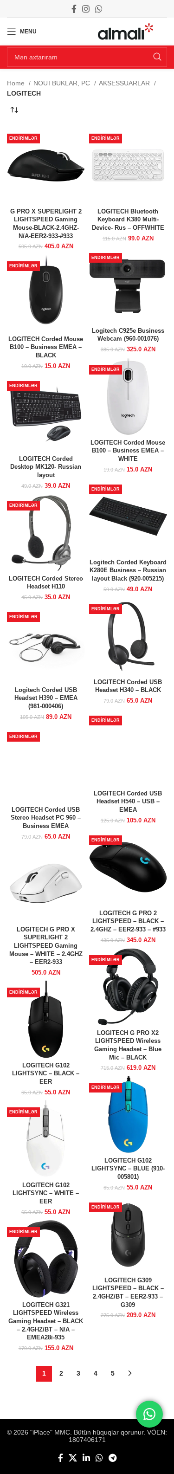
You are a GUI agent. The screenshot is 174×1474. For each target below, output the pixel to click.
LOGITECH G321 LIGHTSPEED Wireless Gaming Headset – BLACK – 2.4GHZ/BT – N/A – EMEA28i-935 (45, 1321)
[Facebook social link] (74, 9)
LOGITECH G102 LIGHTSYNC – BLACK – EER (45, 1073)
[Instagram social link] (85, 9)
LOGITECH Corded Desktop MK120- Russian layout (45, 467)
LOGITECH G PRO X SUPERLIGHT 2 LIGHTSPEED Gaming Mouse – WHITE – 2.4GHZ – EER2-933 (46, 946)
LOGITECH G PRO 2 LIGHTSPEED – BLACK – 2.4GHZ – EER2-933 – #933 (128, 921)
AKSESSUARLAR (125, 83)
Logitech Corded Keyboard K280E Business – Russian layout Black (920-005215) (128, 570)
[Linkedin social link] (86, 1458)
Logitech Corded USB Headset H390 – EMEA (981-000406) (45, 698)
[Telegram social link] (112, 1458)
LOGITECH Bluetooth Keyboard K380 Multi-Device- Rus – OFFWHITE (128, 219)
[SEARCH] (157, 57)
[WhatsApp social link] (98, 9)
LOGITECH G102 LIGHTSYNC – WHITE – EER (46, 1193)
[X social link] (73, 1458)
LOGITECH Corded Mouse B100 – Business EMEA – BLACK (45, 347)
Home (16, 83)
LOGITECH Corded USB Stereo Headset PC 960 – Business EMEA (46, 818)
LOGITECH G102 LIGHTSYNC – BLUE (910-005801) (128, 1168)
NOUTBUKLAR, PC (62, 83)
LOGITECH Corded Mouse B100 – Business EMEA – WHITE (127, 451)
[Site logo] (125, 31)
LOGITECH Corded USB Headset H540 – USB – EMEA (128, 801)
